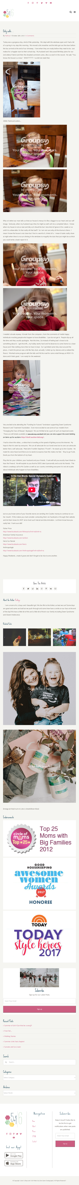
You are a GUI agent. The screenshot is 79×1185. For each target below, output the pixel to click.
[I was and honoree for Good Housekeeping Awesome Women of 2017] (39, 859)
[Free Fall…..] (14, 637)
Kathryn (7, 35)
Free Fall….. (15, 635)
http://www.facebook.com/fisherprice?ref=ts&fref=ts (22, 531)
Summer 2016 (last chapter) (64, 633)
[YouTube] (14, 1137)
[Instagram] (10, 1134)
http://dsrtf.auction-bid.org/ (32, 437)
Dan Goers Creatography (46, 1181)
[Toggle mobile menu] (75, 12)
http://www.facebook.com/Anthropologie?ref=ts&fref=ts (23, 550)
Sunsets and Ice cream (12, 1047)
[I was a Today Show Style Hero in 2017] (39, 912)
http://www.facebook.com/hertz (14, 544)
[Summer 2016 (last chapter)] (64, 637)
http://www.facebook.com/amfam (15, 538)
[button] (4, 637)
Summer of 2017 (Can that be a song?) (18, 1025)
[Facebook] (7, 1134)
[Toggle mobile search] (71, 12)
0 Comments (30, 35)
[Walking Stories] (39, 637)
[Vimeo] (21, 1134)
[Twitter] (17, 1134)
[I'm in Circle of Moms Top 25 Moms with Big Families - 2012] (39, 821)
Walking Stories (40, 635)
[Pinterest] (14, 1134)
